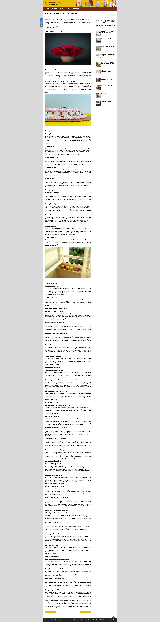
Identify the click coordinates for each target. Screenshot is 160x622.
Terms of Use (77, 619)
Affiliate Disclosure (106, 619)
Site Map (113, 619)
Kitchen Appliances (64, 8)
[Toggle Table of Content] (56, 27)
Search (97, 13)
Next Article (85, 611)
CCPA (101, 619)
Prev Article (51, 611)
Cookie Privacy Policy (94, 619)
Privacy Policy (83, 619)
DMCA (88, 619)
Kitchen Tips (54, 8)
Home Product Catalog (53, 3)
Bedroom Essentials (77, 8)
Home (47, 8)
